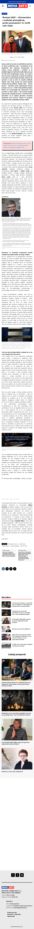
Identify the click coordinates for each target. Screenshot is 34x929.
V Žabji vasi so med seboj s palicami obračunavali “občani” (22, 645)
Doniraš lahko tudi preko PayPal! (17, 1)
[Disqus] (17, 800)
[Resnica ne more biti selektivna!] (6, 629)
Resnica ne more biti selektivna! (21, 629)
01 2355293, (16, 905)
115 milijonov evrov (13, 544)
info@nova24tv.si (14, 903)
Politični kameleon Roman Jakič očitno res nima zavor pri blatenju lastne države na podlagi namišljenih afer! (16, 145)
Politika (4, 13)
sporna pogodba (14, 546)
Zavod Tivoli (23, 546)
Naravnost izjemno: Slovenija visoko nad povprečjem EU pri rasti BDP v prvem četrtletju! (8, 554)
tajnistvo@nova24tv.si (26, 905)
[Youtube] (22, 875)
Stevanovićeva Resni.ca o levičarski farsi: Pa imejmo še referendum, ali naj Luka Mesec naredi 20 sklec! (22, 604)
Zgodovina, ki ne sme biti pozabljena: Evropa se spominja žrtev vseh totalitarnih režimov (21, 612)
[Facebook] (3, 568)
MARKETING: (9, 907)
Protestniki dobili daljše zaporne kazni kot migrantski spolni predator (21, 620)
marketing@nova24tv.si (20, 907)
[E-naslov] (11, 568)
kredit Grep (22, 544)
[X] (7, 568)
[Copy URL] (14, 568)
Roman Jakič (5, 546)
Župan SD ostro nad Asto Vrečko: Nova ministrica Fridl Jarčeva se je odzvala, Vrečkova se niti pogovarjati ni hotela (21, 637)
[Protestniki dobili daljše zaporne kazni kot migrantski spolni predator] (6, 621)
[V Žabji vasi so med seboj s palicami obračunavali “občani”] (6, 645)
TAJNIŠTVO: (9, 905)
